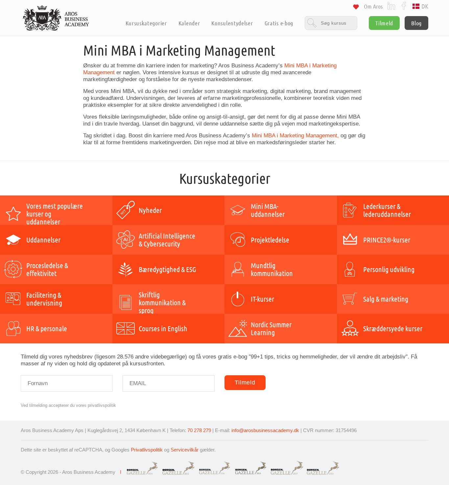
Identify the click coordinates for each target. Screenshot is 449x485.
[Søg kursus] (331, 23)
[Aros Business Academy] (56, 18)
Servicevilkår (185, 449)
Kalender (189, 23)
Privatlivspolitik (147, 449)
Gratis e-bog (279, 23)
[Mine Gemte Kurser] (356, 8)
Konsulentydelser (232, 23)
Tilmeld (384, 23)
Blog (416, 23)
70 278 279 (199, 430)
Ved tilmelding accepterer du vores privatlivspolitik (68, 405)
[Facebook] (404, 5)
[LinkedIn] (391, 5)
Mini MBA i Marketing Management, (295, 135)
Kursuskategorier (146, 23)
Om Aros (373, 6)
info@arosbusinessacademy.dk (265, 430)
